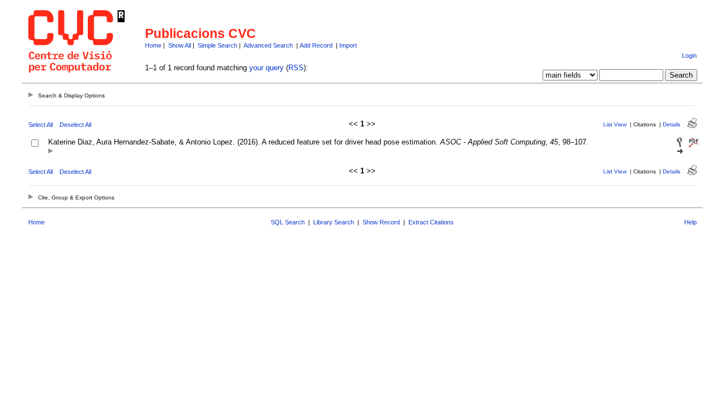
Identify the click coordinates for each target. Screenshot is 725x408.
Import (348, 45)
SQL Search (288, 222)
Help (690, 222)
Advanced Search (268, 45)
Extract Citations (431, 222)
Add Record (316, 45)
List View (614, 124)
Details (671, 124)
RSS (296, 67)
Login (689, 55)
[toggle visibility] (50, 151)
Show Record (381, 222)
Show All (179, 45)
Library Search (333, 222)
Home (153, 45)
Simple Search (217, 45)
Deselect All (75, 124)
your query (266, 67)
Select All (40, 124)
